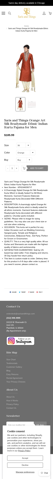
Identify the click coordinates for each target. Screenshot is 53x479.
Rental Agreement (14, 378)
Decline (25, 465)
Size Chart (11, 359)
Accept (25, 458)
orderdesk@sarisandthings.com (20, 313)
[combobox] (23, 145)
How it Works (12, 400)
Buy (6, 160)
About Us (10, 397)
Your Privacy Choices (15, 382)
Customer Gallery (14, 367)
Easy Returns (12, 374)
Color (7, 152)
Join (42, 425)
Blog (8, 370)
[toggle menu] (3, 13)
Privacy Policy (24, 451)
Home (26, 26)
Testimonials (11, 363)
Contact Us (11, 408)
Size (6, 145)
